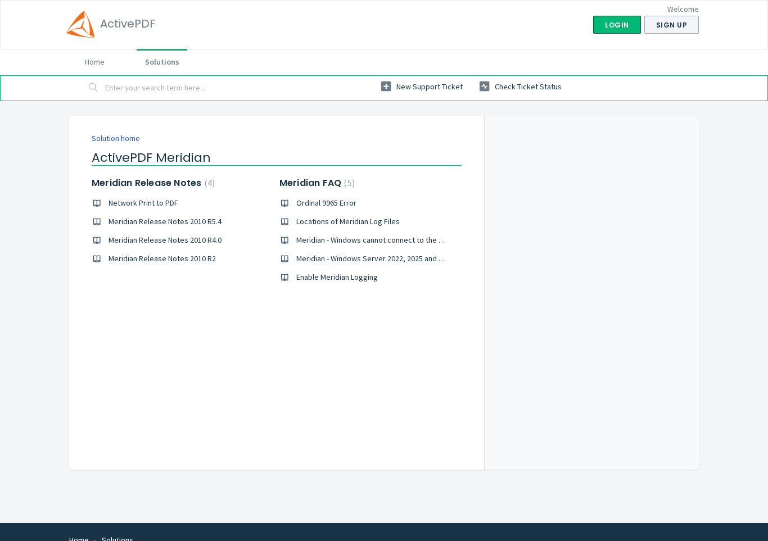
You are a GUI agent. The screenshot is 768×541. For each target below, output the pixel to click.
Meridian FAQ (315, 182)
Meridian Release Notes (152, 182)
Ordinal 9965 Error (326, 203)
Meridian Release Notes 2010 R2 (162, 258)
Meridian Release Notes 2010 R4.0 (165, 240)
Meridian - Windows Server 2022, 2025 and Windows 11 (387, 258)
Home (95, 62)
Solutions (162, 62)
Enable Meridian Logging (337, 277)
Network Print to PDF (143, 203)
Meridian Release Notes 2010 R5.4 (165, 221)
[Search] (93, 88)
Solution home (116, 138)
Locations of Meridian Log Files (348, 221)
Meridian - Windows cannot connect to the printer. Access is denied (409, 240)
